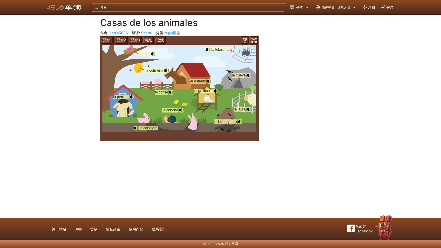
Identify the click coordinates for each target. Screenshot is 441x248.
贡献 (93, 229)
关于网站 (58, 229)
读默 (160, 40)
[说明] (244, 40)
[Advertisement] (68, 91)
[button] (166, 70)
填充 (148, 40)
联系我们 (159, 229)
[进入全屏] (254, 40)
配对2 (121, 40)
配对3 (135, 40)
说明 (78, 229)
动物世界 (172, 33)
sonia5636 (119, 33)
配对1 (107, 40)
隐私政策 (113, 229)
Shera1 (146, 33)
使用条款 (136, 229)
